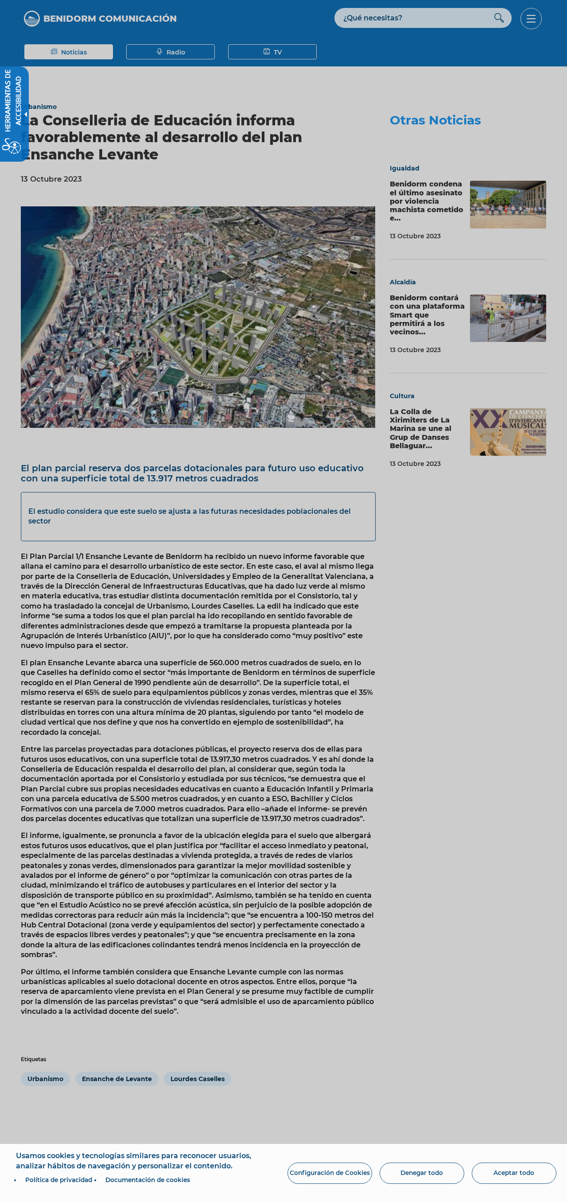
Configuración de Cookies (330, 1172)
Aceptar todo (513, 1172)
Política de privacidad (58, 1179)
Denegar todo (421, 1172)
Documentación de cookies (147, 1179)
